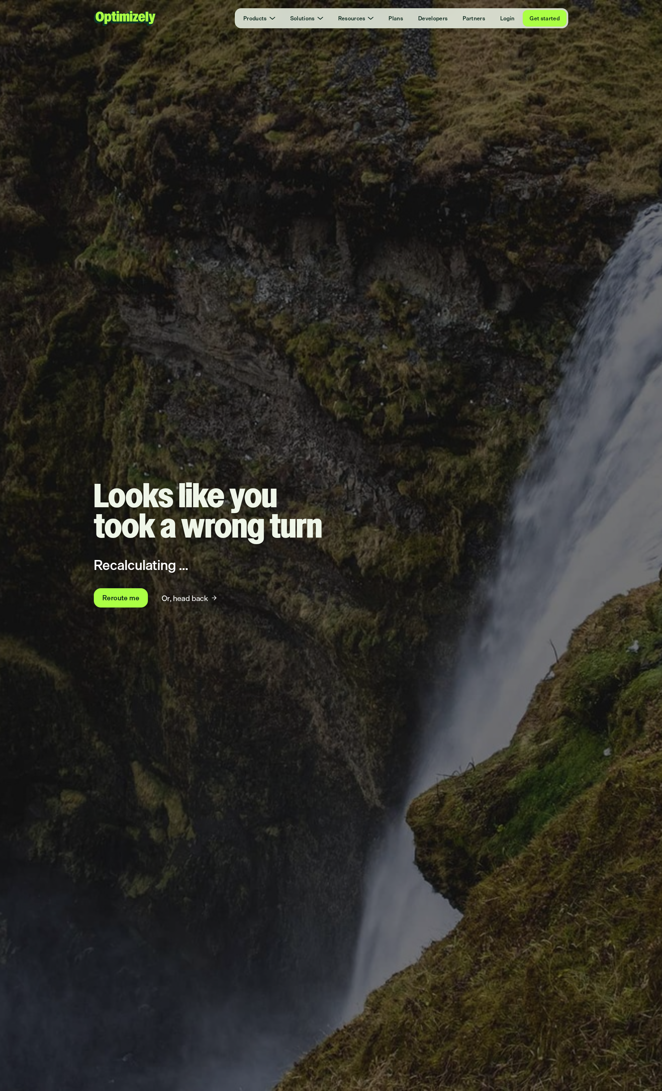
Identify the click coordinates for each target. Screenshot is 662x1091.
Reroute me (120, 597)
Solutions (302, 18)
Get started (545, 18)
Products (255, 18)
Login (507, 18)
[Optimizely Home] (125, 18)
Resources (351, 18)
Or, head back (185, 598)
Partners (474, 18)
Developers (433, 18)
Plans (396, 18)
